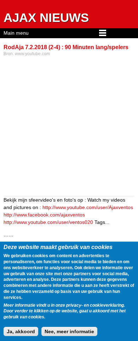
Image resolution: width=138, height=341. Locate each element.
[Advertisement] (69, 127)
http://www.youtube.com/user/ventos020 (48, 222)
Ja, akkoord (21, 331)
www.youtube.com (32, 53)
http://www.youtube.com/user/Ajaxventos (87, 207)
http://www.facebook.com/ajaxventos (44, 215)
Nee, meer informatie (69, 331)
